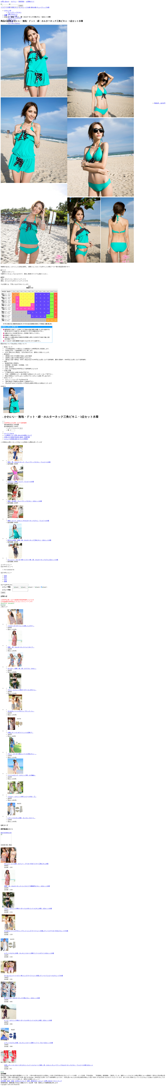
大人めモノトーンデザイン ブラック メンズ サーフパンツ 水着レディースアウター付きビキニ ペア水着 (36, 931)
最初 (5, 576)
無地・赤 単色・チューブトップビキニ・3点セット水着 (25, 501)
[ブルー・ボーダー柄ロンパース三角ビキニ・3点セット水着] (15, 752)
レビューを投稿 (9, 439)
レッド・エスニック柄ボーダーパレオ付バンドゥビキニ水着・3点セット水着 (28, 1020)
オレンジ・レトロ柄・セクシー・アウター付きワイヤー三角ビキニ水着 (26, 863)
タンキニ (21, 7)
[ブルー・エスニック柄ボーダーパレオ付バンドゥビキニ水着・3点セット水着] (15, 688)
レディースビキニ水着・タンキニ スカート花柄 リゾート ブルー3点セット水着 (28, 1042)
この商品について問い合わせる (14, 435)
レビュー (40, 1081)
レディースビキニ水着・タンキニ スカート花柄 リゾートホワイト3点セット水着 (29, 953)
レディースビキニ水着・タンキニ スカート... (21, 818)
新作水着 (33, 7)
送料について (28, 435)
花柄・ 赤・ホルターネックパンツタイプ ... (21, 647)
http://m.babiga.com (6, 832)
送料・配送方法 (32, 1081)
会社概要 (3, 1081)
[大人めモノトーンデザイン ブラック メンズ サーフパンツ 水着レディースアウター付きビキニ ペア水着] (15, 709)
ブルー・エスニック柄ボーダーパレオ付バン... (22, 690)
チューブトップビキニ (14, 12)
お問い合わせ (5, 1)
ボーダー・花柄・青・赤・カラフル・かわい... (22, 668)
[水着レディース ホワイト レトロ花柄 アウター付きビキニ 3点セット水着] (15, 731)
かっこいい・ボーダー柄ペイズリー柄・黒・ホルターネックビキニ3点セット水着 (33, 559)
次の (5, 579)
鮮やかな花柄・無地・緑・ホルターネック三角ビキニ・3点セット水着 (29, 540)
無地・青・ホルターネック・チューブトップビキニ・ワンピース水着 (29, 462)
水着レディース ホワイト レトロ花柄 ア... (20, 732)
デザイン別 (7, 10)
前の (5, 577)
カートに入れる (9, 433)
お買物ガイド (30, 1)
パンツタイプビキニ (14, 23)
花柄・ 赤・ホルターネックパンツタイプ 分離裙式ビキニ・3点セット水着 (27, 886)
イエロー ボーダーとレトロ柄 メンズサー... (21, 626)
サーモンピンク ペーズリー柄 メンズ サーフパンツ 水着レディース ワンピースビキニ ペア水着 (33, 975)
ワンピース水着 (5, 7)
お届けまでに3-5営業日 (21, 439)
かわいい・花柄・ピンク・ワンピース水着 (21, 481)
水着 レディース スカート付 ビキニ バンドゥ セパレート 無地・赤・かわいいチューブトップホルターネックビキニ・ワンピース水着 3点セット (48, 1065)
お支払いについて (20, 1081)
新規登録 (21, 1)
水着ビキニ (14, 7)
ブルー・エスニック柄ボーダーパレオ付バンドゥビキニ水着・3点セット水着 (28, 908)
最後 (5, 581)
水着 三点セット (13, 14)
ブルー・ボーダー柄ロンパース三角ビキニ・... (22, 754)
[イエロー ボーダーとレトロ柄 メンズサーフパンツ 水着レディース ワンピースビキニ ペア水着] (15, 624)
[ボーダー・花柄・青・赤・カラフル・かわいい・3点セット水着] (15, 667)
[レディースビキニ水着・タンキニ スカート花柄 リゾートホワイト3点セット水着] (15, 816)
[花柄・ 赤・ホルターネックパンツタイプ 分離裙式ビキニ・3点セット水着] (15, 645)
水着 (5, 15)
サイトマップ (57, 1081)
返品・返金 (10, 1081)
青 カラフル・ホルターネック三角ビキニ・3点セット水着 (22, 998)
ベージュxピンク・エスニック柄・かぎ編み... (22, 775)
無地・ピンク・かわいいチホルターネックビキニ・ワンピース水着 (28, 520)
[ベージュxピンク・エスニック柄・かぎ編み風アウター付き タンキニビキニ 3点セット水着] (15, 773)
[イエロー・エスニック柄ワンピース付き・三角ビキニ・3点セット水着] (15, 795)
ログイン (14, 1)
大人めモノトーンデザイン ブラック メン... (21, 711)
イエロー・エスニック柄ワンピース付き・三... (22, 796)
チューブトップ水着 (43, 7)
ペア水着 (27, 7)
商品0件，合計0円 (159, 103)
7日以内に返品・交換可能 (22, 437)
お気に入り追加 (9, 437)
